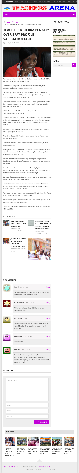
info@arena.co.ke (44, 466)
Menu (6, 14)
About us (29, 470)
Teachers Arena (15, 228)
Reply (48, 287)
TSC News (19, 43)
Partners (51, 470)
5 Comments (29, 43)
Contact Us (40, 470)
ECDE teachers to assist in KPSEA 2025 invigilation (18, 223)
